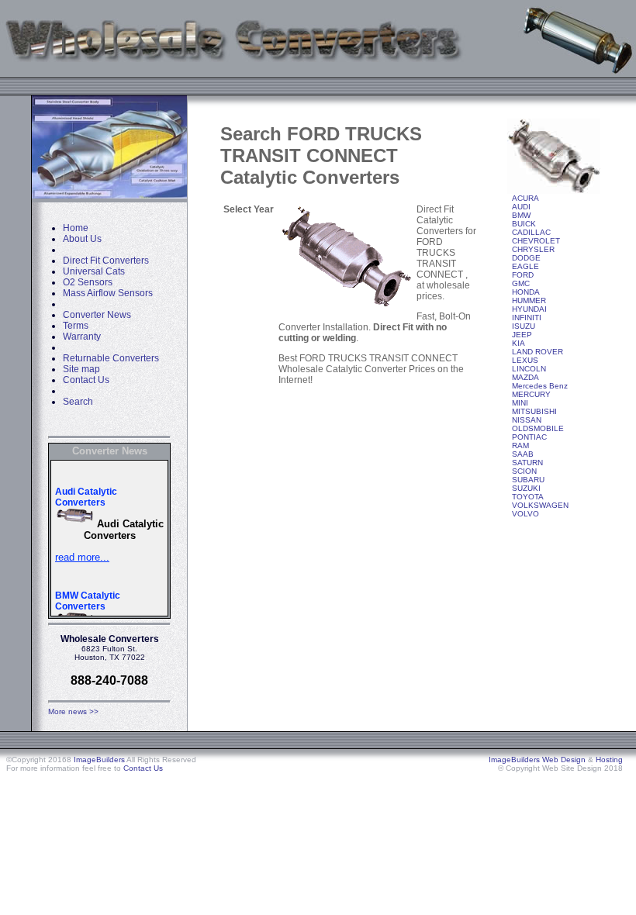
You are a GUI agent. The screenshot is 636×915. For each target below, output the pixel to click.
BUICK (524, 223)
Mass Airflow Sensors (108, 293)
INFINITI (526, 317)
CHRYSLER (533, 249)
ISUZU (523, 326)
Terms (75, 325)
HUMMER (529, 300)
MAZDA (525, 377)
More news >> (73, 711)
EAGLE (525, 266)
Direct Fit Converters (106, 260)
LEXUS (525, 360)
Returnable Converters (111, 358)
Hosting (609, 759)
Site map (81, 369)
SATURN (527, 462)
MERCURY (531, 394)
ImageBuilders (99, 759)
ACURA (525, 198)
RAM (520, 445)
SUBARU (528, 479)
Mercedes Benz (540, 386)
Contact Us (86, 380)
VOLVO (525, 513)
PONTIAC (529, 437)
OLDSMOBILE (538, 428)
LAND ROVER (537, 351)
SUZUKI (526, 488)
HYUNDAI (529, 309)
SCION (524, 471)
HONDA (526, 292)
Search (78, 401)
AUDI (521, 206)
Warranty (82, 336)
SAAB (523, 454)
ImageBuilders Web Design (537, 759)
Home (75, 228)
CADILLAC (531, 232)
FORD (523, 275)
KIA (518, 343)
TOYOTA (528, 496)
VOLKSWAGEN (540, 505)
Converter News (97, 314)
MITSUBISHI (534, 411)
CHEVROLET (536, 241)
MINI (520, 403)
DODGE (526, 258)
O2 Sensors (87, 282)
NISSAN (526, 420)
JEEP (522, 334)
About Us (82, 238)
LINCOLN (529, 368)
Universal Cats (94, 271)
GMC (521, 283)
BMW (521, 215)
